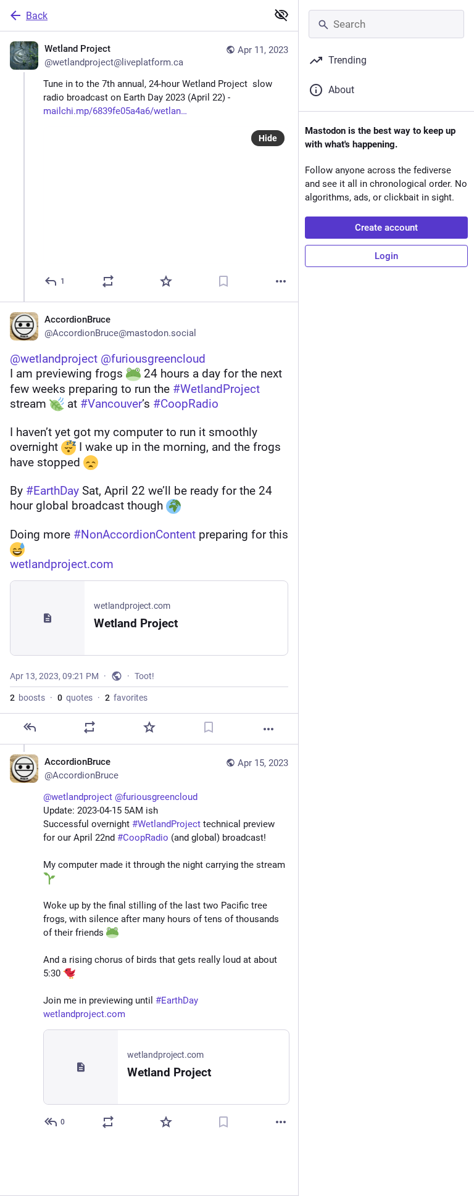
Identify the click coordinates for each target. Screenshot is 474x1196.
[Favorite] (166, 281)
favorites (126, 698)
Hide (268, 138)
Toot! (144, 676)
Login (386, 256)
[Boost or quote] (108, 281)
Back (37, 16)
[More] (280, 281)
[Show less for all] (281, 15)
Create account (386, 227)
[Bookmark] (223, 281)
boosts (27, 698)
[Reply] (29, 727)
